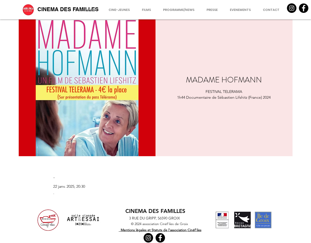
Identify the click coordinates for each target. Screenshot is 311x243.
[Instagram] (291, 8)
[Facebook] (303, 8)
